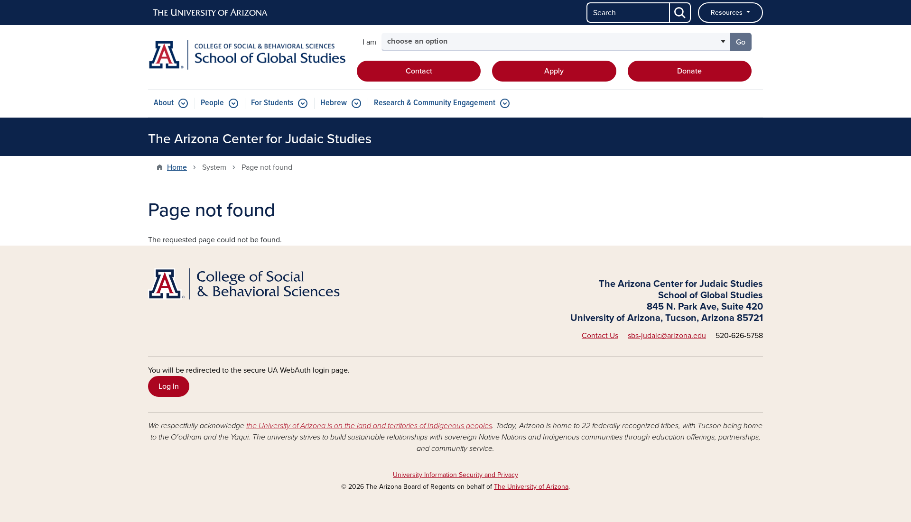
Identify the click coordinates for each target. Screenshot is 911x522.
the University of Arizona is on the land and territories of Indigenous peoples (369, 425)
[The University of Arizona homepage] (210, 13)
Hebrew (333, 103)
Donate (689, 71)
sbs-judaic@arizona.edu (667, 335)
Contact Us (600, 335)
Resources (727, 13)
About (164, 103)
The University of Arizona (531, 487)
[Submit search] (680, 12)
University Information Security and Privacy (455, 475)
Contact (419, 71)
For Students (272, 103)
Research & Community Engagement (434, 103)
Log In (168, 386)
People (212, 103)
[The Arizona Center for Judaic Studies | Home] (246, 55)
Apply (554, 71)
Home (177, 167)
